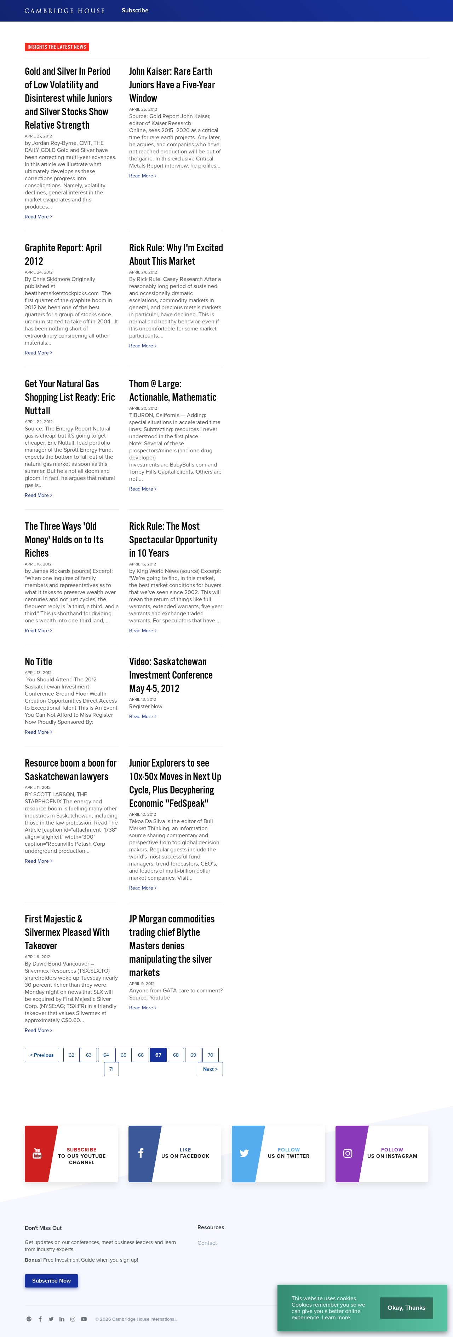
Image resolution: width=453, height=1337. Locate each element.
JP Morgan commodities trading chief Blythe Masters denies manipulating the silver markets (172, 946)
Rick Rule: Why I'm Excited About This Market (176, 255)
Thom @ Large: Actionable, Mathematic (173, 391)
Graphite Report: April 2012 (63, 255)
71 (111, 1069)
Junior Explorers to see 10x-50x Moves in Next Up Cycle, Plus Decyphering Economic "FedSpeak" (175, 784)
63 (89, 1055)
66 (141, 1055)
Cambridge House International (144, 1319)
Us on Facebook (185, 1153)
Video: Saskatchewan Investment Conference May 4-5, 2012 (171, 675)
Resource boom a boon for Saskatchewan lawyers (70, 770)
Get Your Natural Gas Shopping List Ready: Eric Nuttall (70, 397)
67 (158, 1055)
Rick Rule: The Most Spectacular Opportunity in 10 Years (173, 540)
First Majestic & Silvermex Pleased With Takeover (67, 933)
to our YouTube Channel (82, 1156)
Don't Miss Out (100, 1244)
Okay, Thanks (407, 1308)
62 (71, 1055)
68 (176, 1055)
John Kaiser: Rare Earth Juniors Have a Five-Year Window (172, 85)
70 (210, 1055)
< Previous (42, 1055)
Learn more (336, 1317)
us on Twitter (289, 1153)
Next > (210, 1069)
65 (123, 1055)
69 (193, 1055)
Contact (207, 1243)
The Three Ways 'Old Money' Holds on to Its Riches (64, 540)
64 (106, 1055)
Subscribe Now (51, 1280)
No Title (38, 662)
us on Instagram (392, 1153)
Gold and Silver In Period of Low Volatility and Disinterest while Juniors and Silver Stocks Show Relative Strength (68, 99)
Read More (37, 217)
